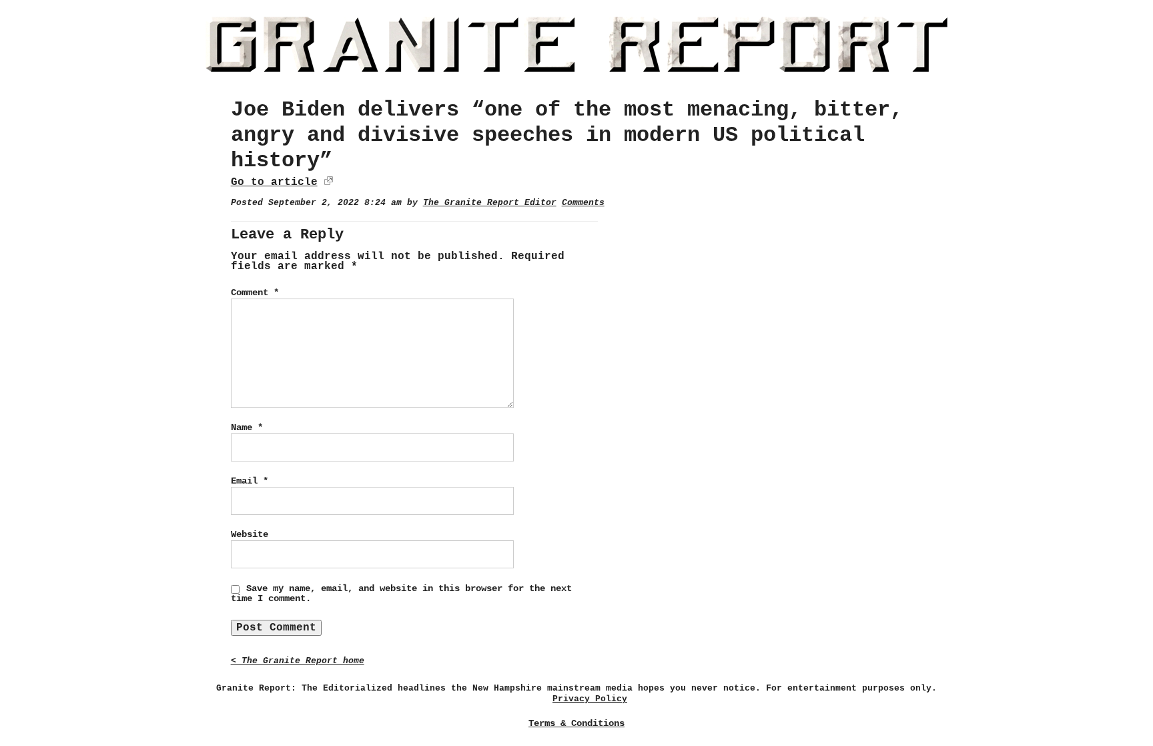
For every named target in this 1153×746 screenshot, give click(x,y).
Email (249, 481)
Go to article (274, 182)
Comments (583, 203)
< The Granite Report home (297, 661)
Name (247, 427)
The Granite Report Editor (489, 203)
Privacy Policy (589, 699)
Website (249, 534)
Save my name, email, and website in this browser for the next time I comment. (401, 593)
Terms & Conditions (576, 723)
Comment (255, 292)
